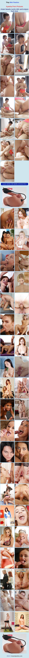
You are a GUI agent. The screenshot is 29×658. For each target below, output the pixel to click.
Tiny (12, 2)
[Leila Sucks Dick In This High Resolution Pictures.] (22, 473)
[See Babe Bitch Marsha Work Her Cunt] (22, 218)
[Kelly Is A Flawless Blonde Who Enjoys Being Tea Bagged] (22, 239)
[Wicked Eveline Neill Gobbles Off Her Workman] (22, 494)
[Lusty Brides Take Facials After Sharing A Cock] (7, 239)
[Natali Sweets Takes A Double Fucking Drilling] (7, 494)
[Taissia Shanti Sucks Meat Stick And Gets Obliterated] (7, 600)
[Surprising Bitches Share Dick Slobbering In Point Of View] (7, 388)
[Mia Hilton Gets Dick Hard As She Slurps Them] (7, 621)
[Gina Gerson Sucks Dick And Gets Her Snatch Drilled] (22, 324)
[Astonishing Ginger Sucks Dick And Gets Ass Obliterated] (22, 579)
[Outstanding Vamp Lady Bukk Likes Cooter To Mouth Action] (22, 558)
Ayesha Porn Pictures (14, 6)
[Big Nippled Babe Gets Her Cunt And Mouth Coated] (7, 430)
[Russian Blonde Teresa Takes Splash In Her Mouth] (22, 367)
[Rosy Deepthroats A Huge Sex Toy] (7, 452)
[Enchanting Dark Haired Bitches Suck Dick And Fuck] (7, 218)
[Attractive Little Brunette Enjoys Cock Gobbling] (22, 409)
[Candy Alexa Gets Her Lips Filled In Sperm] (7, 537)
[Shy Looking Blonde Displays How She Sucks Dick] (22, 282)
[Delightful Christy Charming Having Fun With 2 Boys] (22, 430)
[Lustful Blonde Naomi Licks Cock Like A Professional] (22, 388)
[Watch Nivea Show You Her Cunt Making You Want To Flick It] (7, 515)
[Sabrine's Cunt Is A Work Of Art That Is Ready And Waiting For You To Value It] (7, 558)
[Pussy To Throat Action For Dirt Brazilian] (7, 409)
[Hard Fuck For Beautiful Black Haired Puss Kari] (7, 303)
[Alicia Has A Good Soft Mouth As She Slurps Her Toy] (22, 621)
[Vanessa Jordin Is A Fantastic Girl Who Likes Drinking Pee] (7, 473)
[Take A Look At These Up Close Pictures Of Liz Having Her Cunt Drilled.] (22, 515)
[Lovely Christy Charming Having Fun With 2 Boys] (7, 345)
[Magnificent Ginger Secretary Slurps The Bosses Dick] (7, 579)
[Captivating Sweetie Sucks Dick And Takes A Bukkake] (22, 600)
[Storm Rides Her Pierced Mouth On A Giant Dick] (7, 260)
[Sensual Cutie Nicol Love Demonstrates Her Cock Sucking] (22, 452)
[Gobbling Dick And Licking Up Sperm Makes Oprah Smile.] (22, 537)
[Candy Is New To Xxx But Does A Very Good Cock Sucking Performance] (22, 345)
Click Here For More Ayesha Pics (14, 184)
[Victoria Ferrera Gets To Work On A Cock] (7, 282)
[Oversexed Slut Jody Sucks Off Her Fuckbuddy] (22, 260)
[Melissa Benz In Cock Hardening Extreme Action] (7, 324)
